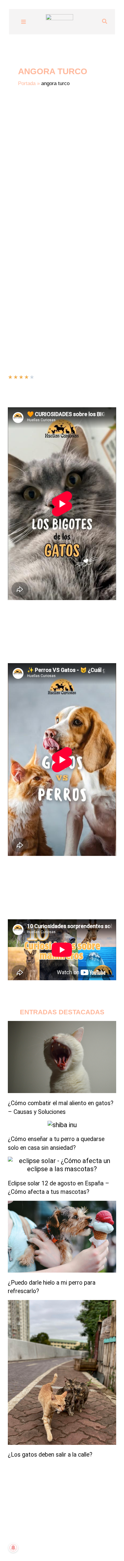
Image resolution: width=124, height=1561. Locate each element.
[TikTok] (48, 1544)
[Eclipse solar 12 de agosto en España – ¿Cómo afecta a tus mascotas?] (62, 1165)
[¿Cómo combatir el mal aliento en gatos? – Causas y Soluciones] (62, 1057)
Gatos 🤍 (18, 291)
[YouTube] (39, 1544)
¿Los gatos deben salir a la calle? (50, 1454)
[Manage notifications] (13, 1548)
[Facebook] (67, 1544)
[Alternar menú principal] (23, 21)
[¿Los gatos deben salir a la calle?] (62, 1372)
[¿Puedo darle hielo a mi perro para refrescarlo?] (62, 1237)
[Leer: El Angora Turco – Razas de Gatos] (62, 200)
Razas (38, 291)
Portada (27, 83)
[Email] (76, 1544)
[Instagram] (57, 1544)
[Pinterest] (85, 1544)
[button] (105, 21)
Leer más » (19, 306)
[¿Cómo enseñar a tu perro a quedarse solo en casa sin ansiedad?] (62, 1125)
